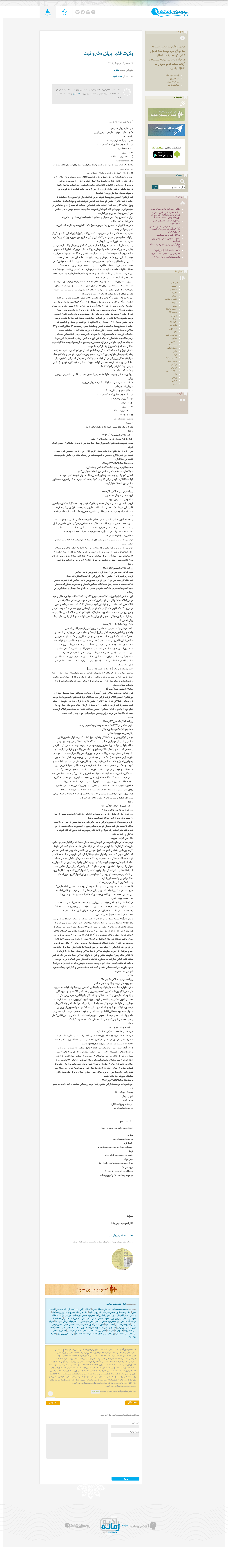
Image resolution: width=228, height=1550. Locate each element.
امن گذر (174, 296)
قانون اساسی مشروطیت (84, 1325)
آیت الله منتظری (72, 1309)
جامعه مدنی (173, 322)
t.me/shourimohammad (119, 1309)
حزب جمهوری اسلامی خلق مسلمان (85, 1316)
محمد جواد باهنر (97, 1328)
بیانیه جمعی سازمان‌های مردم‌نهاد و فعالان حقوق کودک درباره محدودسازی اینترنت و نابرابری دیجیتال (165, 229)
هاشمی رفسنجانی (59, 1331)
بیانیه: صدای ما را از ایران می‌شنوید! (167, 250)
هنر (176, 374)
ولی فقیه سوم (108, 1334)
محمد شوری (117, 76)
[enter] (64, 12)
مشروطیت (119, 1331)
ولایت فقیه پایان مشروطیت (108, 54)
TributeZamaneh (169, 12)
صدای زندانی (172, 348)
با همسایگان (172, 312)
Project (125, 1526)
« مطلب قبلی (132, 1403)
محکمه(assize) (55, 1328)
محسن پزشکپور (110, 1328)
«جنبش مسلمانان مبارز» (101, 1309)
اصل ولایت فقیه (95, 1313)
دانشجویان (173, 328)
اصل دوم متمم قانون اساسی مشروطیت (116, 1313)
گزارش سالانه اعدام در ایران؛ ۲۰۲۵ (167, 257)
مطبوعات (110, 1331)
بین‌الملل (174, 315)
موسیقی (174, 368)
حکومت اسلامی (103, 1319)
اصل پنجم (84, 1313)
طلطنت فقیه (109, 1325)
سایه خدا (58, 1322)
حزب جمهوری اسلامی (107, 1316)
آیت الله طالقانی (85, 1309)
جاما (53, 1313)
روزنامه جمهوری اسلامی (110, 1322)
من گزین (174, 364)
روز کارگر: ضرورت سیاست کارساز (168, 235)
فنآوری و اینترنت (171, 358)
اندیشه (174, 302)
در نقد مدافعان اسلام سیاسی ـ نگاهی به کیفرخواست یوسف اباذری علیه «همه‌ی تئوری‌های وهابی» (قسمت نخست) (165, 215)
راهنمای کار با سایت (172, 75)
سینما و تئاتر (172, 345)
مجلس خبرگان (69, 1325)
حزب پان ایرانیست (64, 1316)
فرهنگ (174, 355)
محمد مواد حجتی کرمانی (70, 1328)
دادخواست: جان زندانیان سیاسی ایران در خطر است (165, 240)
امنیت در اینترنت (171, 299)
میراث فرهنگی (171, 371)
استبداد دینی (61, 1309)
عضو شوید (76, 94)
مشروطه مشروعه (130, 1331)
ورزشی (174, 377)
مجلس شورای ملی (124, 1328)
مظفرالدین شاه (100, 1331)
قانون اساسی (99, 1325)
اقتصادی (173, 289)
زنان (175, 332)
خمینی (94, 1319)
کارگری (174, 381)
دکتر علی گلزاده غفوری (72, 1319)
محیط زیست (172, 361)
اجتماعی (174, 286)
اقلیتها (174, 293)
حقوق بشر (173, 325)
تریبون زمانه (60, 1313)
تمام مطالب (117, 1304)
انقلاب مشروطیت (72, 1313)
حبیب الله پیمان (122, 1316)
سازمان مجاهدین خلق (70, 1322)
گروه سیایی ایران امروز (65, 1334)
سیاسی (109, 1304)
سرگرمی (174, 338)
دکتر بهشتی (86, 1319)
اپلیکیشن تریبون (173, 85)
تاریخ (175, 319)
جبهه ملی (133, 1316)
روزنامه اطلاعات (57, 1319)
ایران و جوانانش (171, 309)
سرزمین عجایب (171, 335)
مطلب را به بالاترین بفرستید (120, 1236)
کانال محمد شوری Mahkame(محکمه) (88, 1334)
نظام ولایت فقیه (88, 1331)
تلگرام (116, 70)
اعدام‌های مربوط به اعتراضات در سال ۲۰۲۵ (164, 254)
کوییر (175, 384)
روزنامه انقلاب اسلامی (128, 1322)
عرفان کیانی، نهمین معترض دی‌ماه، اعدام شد (165, 246)
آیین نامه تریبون (173, 82)
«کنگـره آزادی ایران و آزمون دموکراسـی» (165, 209)
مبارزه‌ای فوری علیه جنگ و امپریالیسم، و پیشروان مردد (165, 222)
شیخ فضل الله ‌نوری (122, 1325)
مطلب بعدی (53, 1403)
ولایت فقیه (132, 1334)
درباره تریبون (174, 79)
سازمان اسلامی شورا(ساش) (90, 1322)
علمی (175, 351)
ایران (124, 1304)
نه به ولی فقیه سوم (74, 1331)
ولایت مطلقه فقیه (121, 1334)
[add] (48, 12)
